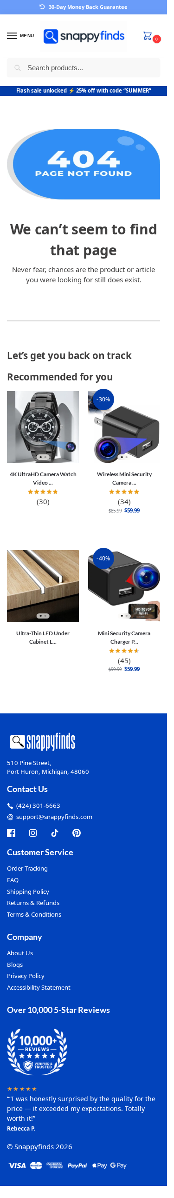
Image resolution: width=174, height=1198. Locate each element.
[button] (149, 36)
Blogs (15, 964)
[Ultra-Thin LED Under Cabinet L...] (43, 586)
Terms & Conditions (34, 914)
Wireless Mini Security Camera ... (124, 478)
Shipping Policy (28, 891)
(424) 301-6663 (38, 805)
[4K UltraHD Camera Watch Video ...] (43, 427)
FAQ (13, 880)
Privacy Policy (26, 976)
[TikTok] (55, 833)
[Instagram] (33, 833)
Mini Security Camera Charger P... (124, 637)
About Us (20, 953)
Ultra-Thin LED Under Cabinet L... (43, 637)
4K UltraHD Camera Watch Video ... (43, 478)
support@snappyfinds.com (54, 816)
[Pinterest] (76, 833)
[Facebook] (11, 833)
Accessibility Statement (39, 987)
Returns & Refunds (33, 902)
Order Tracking (27, 868)
